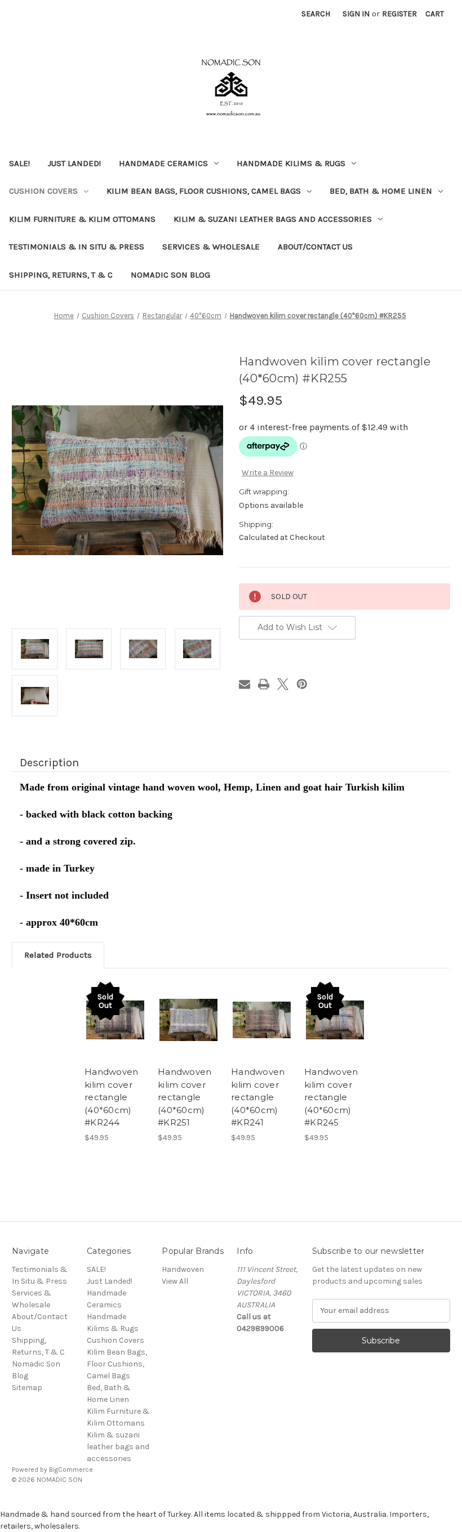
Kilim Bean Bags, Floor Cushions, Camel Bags (203, 191)
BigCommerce (71, 1469)
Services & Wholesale (211, 247)
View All (175, 1281)
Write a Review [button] (268, 472)
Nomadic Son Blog (170, 275)
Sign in (356, 14)
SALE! (19, 163)
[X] (282, 684)
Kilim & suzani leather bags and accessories (273, 219)
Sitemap (27, 1387)
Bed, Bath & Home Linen (381, 191)
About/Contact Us (315, 247)
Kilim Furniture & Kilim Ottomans (82, 219)
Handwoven (183, 1269)
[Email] (244, 684)
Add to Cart (188, 1019)
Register (399, 14)
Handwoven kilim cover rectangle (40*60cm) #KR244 (111, 1097)
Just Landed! (74, 163)
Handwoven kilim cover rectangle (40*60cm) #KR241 (258, 1097)
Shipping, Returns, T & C (61, 275)
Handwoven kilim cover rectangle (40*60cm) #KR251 (184, 1097)
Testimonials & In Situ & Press (76, 247)
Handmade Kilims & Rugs (291, 163)
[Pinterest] (302, 684)
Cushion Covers (43, 191)
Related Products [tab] (58, 955)
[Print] (263, 684)
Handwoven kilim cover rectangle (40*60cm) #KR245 (331, 1097)
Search (315, 14)
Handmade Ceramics (163, 163)
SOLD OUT (115, 1019)
